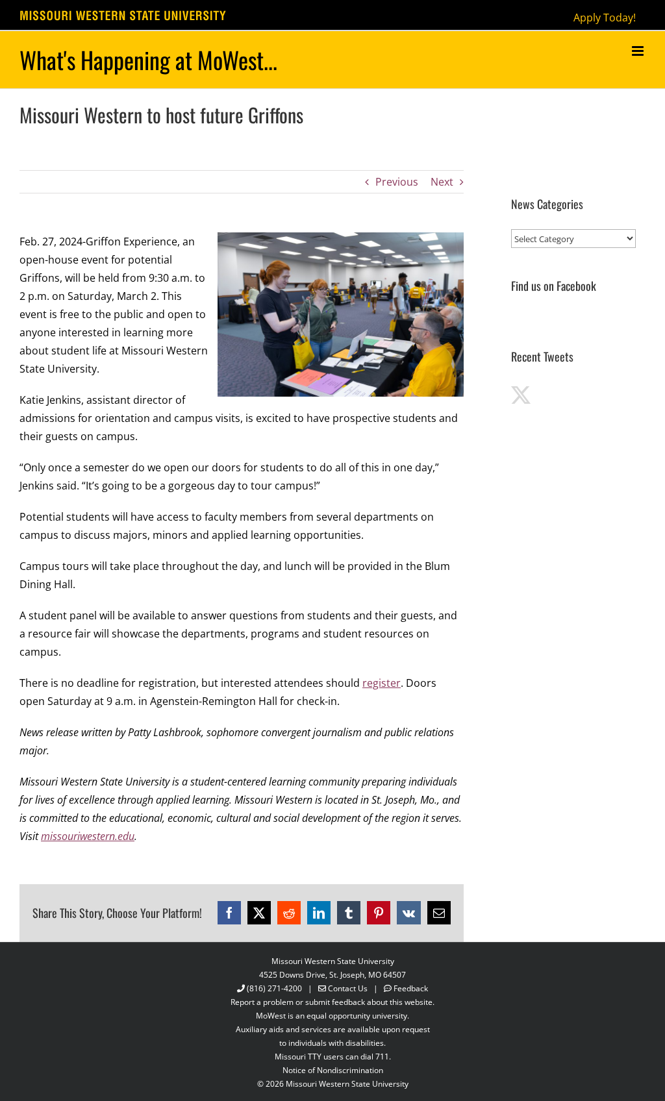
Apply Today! (604, 17)
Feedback (411, 988)
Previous (396, 182)
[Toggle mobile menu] (639, 51)
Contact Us (348, 988)
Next (442, 182)
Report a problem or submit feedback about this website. (332, 1002)
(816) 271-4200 (274, 988)
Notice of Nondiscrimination (332, 1070)
